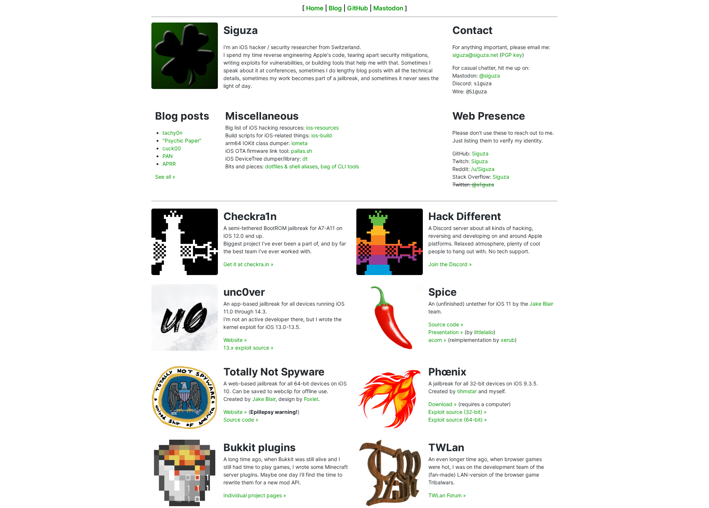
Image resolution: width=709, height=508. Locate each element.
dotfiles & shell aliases (291, 166)
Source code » (445, 324)
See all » (165, 177)
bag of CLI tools (340, 166)
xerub (508, 340)
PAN (167, 156)
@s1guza (483, 184)
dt (305, 158)
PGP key (511, 55)
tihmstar (467, 391)
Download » (442, 404)
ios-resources (322, 127)
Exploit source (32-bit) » (457, 412)
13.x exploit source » (248, 347)
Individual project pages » (254, 495)
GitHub (357, 8)
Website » (235, 340)
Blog (335, 8)
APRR (169, 164)
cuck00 (171, 148)
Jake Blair (541, 304)
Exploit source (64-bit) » (457, 419)
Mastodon (388, 8)
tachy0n (172, 133)
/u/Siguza (482, 169)
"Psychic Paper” (181, 140)
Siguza (480, 153)
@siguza (489, 75)
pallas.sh (301, 151)
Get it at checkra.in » (248, 264)
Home (314, 8)
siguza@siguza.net (475, 55)
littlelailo (483, 332)
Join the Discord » (450, 264)
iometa (299, 143)
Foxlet (311, 399)
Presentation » (445, 332)
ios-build (321, 135)
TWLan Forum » (447, 495)
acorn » (437, 340)
